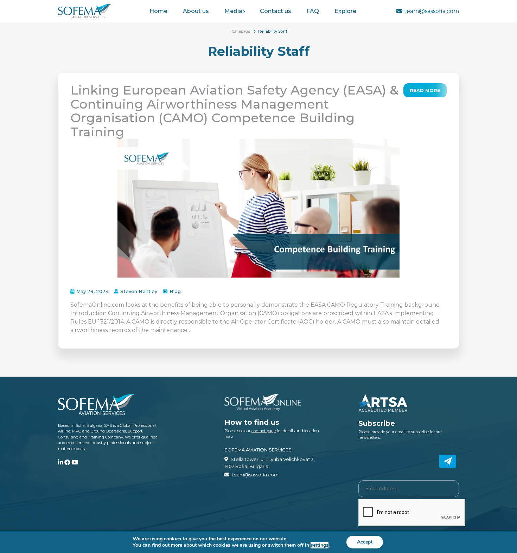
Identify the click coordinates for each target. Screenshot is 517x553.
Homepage (240, 31)
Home (158, 11)
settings (319, 545)
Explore (345, 11)
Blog (175, 291)
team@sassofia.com (431, 11)
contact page (263, 430)
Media (233, 11)
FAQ (313, 11)
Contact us (275, 11)
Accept (364, 542)
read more (425, 90)
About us (196, 11)
